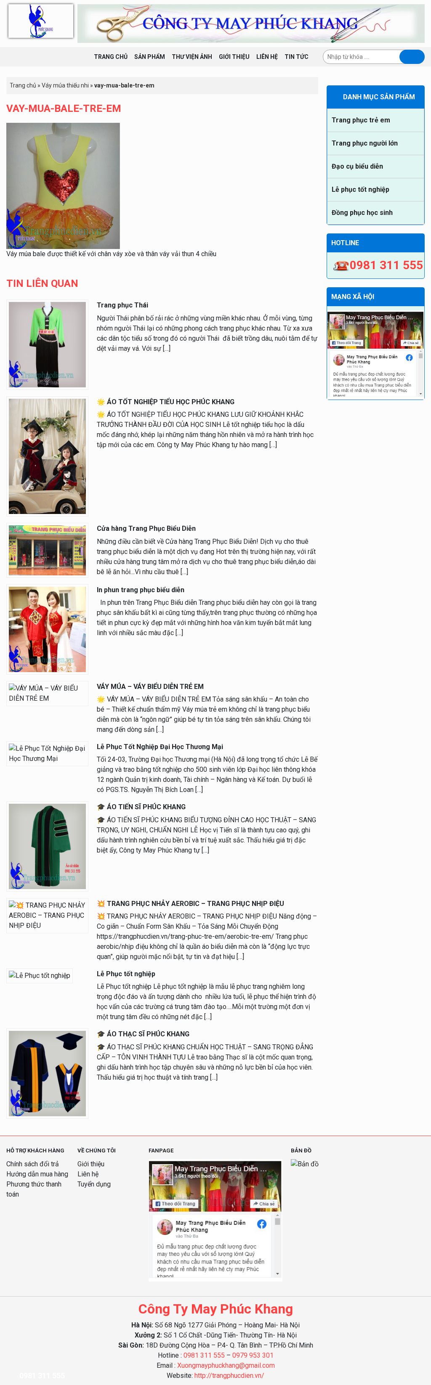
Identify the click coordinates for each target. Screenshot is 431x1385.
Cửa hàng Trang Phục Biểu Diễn (146, 528)
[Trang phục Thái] (47, 344)
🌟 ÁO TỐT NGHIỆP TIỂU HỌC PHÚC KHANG (165, 402)
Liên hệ (267, 56)
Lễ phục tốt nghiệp (360, 189)
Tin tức (297, 56)
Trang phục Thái (122, 305)
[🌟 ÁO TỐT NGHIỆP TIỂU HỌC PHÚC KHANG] (47, 456)
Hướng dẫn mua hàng (37, 1174)
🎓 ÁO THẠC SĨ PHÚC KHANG (143, 1034)
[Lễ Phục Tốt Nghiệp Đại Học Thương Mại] (47, 753)
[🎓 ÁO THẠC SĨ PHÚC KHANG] (47, 1073)
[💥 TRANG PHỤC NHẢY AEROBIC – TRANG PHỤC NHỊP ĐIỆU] (47, 915)
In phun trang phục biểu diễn (140, 590)
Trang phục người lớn (365, 143)
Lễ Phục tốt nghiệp (126, 974)
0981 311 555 (204, 1355)
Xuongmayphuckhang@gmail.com (226, 1365)
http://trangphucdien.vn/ (229, 1376)
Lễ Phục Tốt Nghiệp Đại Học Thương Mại (160, 747)
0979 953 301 (253, 1355)
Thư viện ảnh (192, 56)
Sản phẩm (149, 56)
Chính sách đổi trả (32, 1164)
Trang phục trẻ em (361, 120)
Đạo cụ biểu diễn (357, 166)
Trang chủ (111, 56)
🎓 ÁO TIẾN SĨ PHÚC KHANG (141, 807)
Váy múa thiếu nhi (65, 85)
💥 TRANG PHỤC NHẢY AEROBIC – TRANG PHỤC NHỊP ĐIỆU (190, 904)
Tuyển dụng (94, 1184)
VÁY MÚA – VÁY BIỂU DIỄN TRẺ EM (150, 687)
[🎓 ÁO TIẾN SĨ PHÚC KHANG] (47, 846)
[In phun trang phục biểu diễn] (47, 629)
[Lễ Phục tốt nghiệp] (39, 975)
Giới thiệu (234, 56)
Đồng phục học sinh (362, 213)
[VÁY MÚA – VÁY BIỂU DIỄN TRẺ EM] (47, 693)
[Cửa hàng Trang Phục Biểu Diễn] (47, 550)
